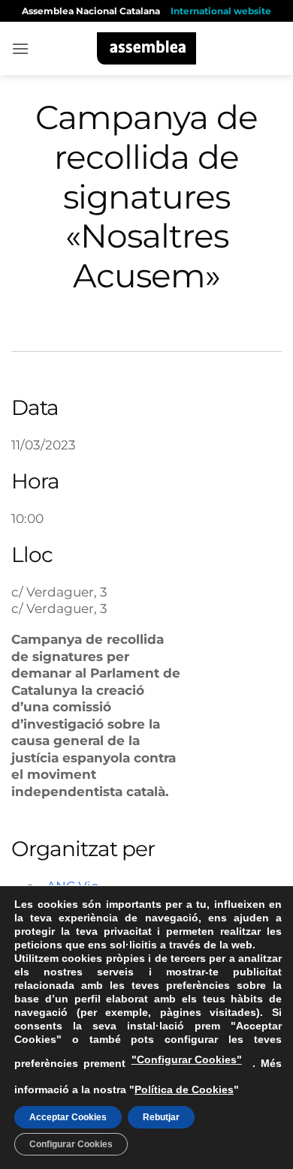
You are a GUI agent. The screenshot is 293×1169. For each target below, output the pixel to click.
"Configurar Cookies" (186, 1059)
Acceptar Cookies (68, 1117)
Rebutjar (161, 1117)
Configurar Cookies (71, 1144)
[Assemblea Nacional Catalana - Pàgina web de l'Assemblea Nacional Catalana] (146, 48)
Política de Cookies (184, 1089)
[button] (20, 48)
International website (221, 11)
